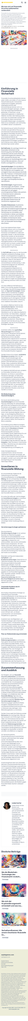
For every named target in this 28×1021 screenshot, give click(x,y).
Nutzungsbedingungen (7, 965)
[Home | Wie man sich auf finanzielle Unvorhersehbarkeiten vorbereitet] (7, 2)
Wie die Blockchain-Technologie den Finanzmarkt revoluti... (11, 874)
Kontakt (3, 964)
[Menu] (25, 2)
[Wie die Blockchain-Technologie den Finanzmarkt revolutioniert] (14, 867)
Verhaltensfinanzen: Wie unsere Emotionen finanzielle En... (14, 932)
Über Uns (3, 967)
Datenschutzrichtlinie (7, 962)
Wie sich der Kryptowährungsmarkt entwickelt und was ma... (12, 903)
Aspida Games (5, 961)
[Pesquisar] (22, 3)
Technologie (5, 879)
